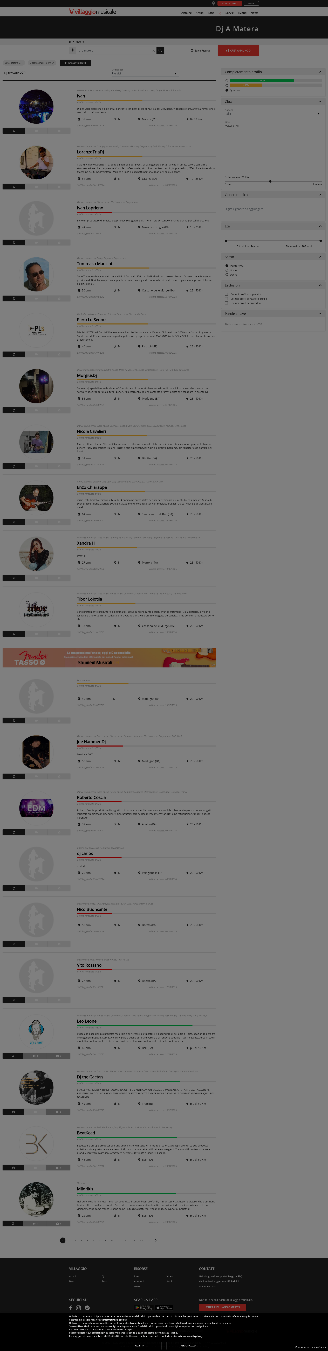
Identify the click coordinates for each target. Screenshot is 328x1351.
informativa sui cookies (115, 1319)
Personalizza (188, 1345)
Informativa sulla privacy (190, 1336)
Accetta (139, 1345)
